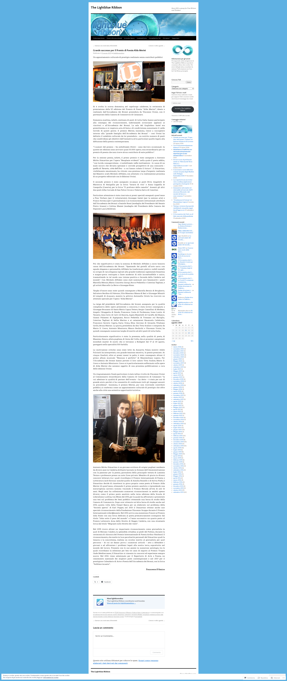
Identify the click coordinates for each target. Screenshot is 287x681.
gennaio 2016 (177, 437)
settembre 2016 (178, 423)
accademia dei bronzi (100, 614)
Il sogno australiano (186, 232)
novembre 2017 (178, 395)
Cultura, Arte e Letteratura (140, 612)
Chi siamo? (166, 38)
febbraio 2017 (177, 413)
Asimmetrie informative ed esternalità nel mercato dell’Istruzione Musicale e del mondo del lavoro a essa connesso (183, 192)
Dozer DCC (181, 248)
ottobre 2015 (177, 444)
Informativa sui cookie (50, 677)
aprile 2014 (177, 478)
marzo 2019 (177, 375)
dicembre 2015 (178, 440)
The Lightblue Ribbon (106, 7)
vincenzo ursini (118, 616)
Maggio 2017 (177, 407)
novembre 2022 (178, 349)
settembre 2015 (178, 446)
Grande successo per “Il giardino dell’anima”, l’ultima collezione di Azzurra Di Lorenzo (183, 139)
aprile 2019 (177, 373)
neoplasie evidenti (149, 614)
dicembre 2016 (178, 417)
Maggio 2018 (177, 389)
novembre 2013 (178, 488)
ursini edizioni (108, 616)
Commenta (157, 652)
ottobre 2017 (177, 397)
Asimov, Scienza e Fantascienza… (184, 227)
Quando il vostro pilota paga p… (185, 263)
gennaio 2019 (177, 377)
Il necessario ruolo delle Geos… (185, 250)
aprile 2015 (177, 456)
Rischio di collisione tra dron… (185, 304)
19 (189, 333)
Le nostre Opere (129, 38)
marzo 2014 (177, 480)
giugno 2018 (177, 387)
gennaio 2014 (177, 484)
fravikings (181, 254)
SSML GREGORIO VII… (186, 231)
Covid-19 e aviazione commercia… (185, 281)
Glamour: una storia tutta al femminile (105, 46)
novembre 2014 (178, 466)
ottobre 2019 (177, 365)
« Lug (173, 341)
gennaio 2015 (177, 462)
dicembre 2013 (178, 486)
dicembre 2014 (178, 464)
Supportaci (175, 38)
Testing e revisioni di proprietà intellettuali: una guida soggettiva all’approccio (183, 208)
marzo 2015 (177, 458)
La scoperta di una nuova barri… (185, 256)
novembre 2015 (178, 442)
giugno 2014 (177, 474)
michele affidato (137, 614)
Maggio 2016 (177, 431)
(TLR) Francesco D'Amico (123, 612)
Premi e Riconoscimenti (114, 38)
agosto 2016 (177, 425)
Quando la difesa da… (185, 284)
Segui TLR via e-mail (179, 93)
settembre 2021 (178, 351)
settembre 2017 (178, 399)
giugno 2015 (177, 452)
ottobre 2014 (177, 468)
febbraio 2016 (178, 435)
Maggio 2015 (177, 454)
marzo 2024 (177, 347)
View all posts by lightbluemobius (121, 603)
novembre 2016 (178, 419)
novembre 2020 (178, 355)
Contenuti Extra (142, 38)
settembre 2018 (178, 385)
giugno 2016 (177, 429)
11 (186, 330)
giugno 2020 (177, 359)
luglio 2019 (177, 369)
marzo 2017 (177, 411)
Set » (192, 341)
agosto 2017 (177, 401)
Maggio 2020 (177, 361)
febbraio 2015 (177, 460)
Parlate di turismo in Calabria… (185, 298)
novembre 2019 (178, 363)
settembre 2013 (178, 492)
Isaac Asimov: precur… (185, 224)
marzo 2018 (177, 391)
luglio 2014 (177, 472)
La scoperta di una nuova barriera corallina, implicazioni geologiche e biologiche (183, 182)
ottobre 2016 (177, 421)
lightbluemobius (118, 53)
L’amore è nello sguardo (157, 46)
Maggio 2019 (177, 371)
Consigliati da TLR (155, 38)
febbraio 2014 (178, 482)
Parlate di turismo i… (185, 290)
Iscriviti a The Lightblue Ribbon (183, 109)
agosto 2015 (177, 448)
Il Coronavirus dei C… (185, 260)
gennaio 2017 (177, 415)
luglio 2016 (177, 427)
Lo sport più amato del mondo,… (184, 237)
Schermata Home (98, 38)
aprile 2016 (177, 433)
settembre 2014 (178, 470)
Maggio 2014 (177, 476)
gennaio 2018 (177, 393)
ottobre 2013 (177, 490)
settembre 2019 (178, 367)
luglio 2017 (177, 403)
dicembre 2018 (178, 379)
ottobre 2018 (177, 383)
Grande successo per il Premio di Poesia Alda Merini (119, 50)
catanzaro (128, 614)
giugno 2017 (177, 405)
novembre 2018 (178, 381)
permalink (138, 616)
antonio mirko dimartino (116, 614)
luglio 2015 (177, 450)
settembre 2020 (178, 357)
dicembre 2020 (178, 353)
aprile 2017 (177, 409)
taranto (100, 616)
